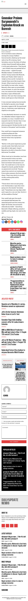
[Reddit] (9, 222)
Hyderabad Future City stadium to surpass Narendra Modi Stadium (13, 351)
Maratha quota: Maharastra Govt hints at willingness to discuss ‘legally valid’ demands (18, 247)
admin (11, 36)
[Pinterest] (10, 46)
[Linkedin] (12, 222)
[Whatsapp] (18, 222)
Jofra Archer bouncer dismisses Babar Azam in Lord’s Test (13, 313)
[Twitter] (6, 46)
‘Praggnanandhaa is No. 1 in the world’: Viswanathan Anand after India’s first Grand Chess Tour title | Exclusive (18, 285)
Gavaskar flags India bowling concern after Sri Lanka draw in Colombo (13, 322)
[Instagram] (21, 222)
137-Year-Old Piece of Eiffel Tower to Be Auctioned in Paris (7, 366)
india (12, 239)
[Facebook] (3, 46)
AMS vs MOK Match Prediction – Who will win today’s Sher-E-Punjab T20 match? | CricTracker (14, 332)
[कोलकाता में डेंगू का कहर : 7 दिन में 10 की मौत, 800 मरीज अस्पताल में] (5, 235)
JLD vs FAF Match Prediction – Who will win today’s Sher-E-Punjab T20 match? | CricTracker (14, 342)
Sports (4, 308)
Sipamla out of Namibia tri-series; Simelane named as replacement (13, 305)
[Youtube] (16, 525)
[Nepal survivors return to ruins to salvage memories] (5, 259)
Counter (4, 528)
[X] (6, 222)
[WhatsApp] (13, 46)
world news (14, 263)
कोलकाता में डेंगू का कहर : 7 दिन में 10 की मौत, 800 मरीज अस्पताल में (18, 235)
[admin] (3, 36)
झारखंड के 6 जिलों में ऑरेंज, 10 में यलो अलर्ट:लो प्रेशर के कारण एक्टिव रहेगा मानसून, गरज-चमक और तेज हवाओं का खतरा (18, 271)
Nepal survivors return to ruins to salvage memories (18, 259)
